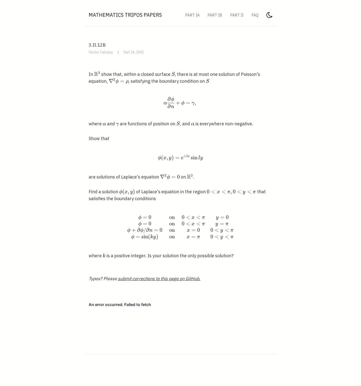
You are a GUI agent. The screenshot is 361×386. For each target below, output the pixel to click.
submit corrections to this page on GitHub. (159, 278)
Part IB (215, 15)
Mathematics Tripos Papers (125, 15)
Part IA (192, 15)
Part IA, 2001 (134, 52)
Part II (237, 15)
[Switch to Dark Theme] (269, 16)
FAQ (255, 15)
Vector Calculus (101, 52)
